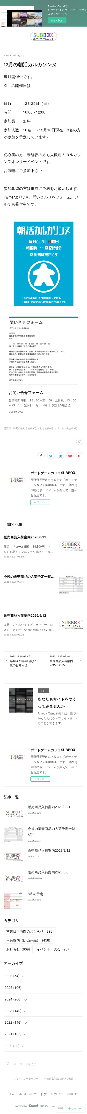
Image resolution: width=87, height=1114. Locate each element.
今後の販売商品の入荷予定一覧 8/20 (32, 576)
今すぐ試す (57, 20)
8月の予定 (35, 893)
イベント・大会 (54, 949)
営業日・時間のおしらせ (30, 931)
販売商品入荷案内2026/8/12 (25, 615)
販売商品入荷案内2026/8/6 (48, 872)
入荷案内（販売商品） (28, 940)
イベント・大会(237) (65, 428)
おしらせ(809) (45, 428)
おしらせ (18, 949)
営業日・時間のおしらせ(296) (20, 428)
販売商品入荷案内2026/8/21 (25, 537)
